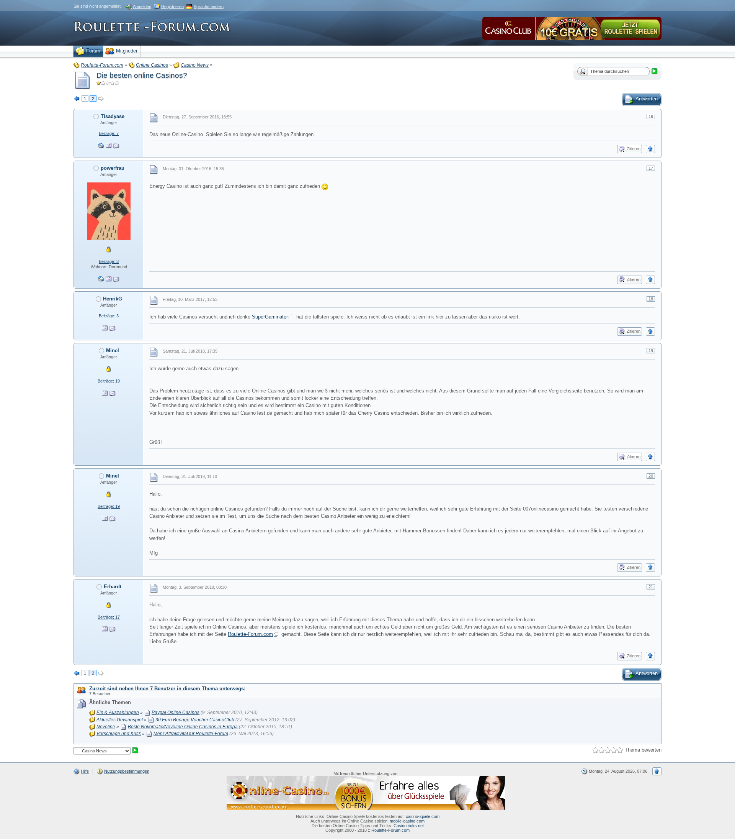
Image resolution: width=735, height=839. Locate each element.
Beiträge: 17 (109, 617)
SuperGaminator (270, 317)
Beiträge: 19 (109, 381)
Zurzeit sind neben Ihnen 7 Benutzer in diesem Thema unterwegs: (167, 688)
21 (650, 587)
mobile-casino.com (407, 821)
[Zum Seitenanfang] (650, 149)
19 (650, 350)
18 (650, 299)
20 (650, 476)
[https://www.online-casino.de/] (366, 792)
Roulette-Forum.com (250, 634)
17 (650, 168)
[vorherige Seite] (77, 99)
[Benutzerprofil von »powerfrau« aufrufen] (109, 211)
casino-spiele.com (422, 816)
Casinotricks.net (409, 825)
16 (650, 116)
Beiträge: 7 (109, 133)
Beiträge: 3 (109, 261)
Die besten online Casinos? (141, 75)
